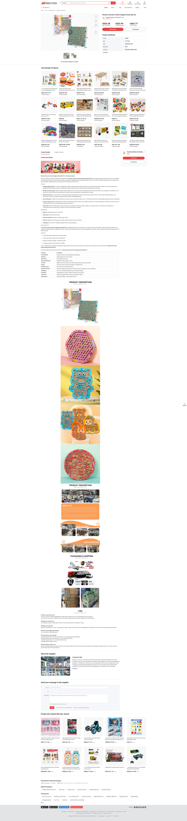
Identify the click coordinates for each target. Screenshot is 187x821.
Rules (145, 7)
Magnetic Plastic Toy (98, 796)
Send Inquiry (113, 29)
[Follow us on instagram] (139, 807)
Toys (46, 10)
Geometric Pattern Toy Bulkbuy (77, 800)
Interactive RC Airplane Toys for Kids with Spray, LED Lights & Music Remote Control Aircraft (114, 739)
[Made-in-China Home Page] (49, 3)
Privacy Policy (116, 816)
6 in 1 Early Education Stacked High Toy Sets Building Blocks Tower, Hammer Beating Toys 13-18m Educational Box (49, 89)
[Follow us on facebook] (135, 807)
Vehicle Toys (62, 789)
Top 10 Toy (56, 800)
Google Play (53, 807)
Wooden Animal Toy (61, 10)
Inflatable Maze (134, 796)
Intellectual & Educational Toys (49, 789)
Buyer (112, 7)
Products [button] (64, 3)
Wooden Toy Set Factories (60, 796)
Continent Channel (110, 811)
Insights (124, 811)
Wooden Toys (52, 10)
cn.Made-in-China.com (107, 813)
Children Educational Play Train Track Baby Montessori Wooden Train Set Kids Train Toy (84, 141)
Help (120, 7)
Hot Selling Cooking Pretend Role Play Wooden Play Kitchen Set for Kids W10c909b (137, 141)
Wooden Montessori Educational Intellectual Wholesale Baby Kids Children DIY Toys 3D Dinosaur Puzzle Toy (119, 141)
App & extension (128, 7)
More (42, 802)
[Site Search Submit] (113, 2)
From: (47, 687)
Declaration (109, 816)
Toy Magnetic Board (46, 800)
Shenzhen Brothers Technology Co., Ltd (115, 17)
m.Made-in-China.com (97, 813)
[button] (109, 3)
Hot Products (63, 811)
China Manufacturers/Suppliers (82, 811)
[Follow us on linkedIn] (145, 807)
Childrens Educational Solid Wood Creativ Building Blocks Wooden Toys (137, 115)
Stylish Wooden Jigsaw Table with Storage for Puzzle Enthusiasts (101, 89)
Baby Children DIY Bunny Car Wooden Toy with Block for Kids (101, 141)
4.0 (127, 153)
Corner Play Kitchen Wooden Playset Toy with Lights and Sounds (138, 89)
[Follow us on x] (137, 807)
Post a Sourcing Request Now (81, 707)
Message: (47, 695)
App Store (45, 807)
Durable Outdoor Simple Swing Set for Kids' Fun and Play (66, 141)
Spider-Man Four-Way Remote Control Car (114, 767)
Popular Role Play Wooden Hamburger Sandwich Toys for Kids (67, 89)
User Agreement (101, 816)
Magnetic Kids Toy (124, 796)
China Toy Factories (46, 796)
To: (48, 691)
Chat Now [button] (136, 29)
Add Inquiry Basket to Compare (70, 61)
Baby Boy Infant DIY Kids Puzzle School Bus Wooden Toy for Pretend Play (67, 115)
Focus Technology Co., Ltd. (83, 816)
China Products (71, 811)
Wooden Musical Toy (94, 789)
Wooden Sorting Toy (106, 789)
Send (52, 707)
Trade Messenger (64, 807)
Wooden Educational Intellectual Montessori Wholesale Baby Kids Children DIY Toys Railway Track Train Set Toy (84, 115)
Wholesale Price (102, 811)
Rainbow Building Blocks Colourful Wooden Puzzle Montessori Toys (49, 141)
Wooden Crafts (71, 789)
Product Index (118, 811)
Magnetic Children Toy (112, 796)
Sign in (144, 4)
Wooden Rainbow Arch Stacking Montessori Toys (48, 115)
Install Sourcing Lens (77, 807)
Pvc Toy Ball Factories (74, 796)
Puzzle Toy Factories (86, 796)
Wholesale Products (93, 811)
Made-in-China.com (87, 813)
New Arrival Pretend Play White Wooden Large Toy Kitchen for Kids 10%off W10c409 (102, 115)
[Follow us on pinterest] (143, 807)
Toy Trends (64, 800)
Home (42, 10)
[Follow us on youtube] (141, 807)
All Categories (46, 7)
